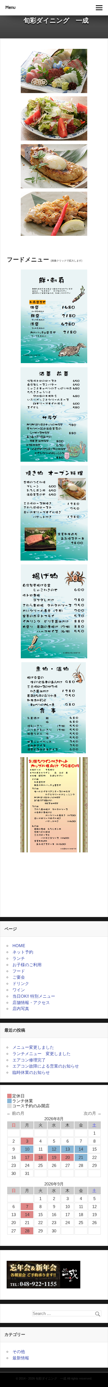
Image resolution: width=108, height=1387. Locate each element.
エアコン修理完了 (29, 1060)
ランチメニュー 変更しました (41, 1053)
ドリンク (20, 983)
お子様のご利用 (27, 964)
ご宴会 (18, 977)
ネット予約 (22, 952)
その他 (18, 1351)
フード (18, 971)
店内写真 (20, 1008)
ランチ (18, 958)
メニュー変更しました (33, 1047)
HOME (18, 945)
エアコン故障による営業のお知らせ (45, 1066)
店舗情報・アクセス (31, 1002)
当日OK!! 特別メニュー (33, 996)
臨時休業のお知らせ (33, 1072)
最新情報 (20, 1358)
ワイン (18, 989)
